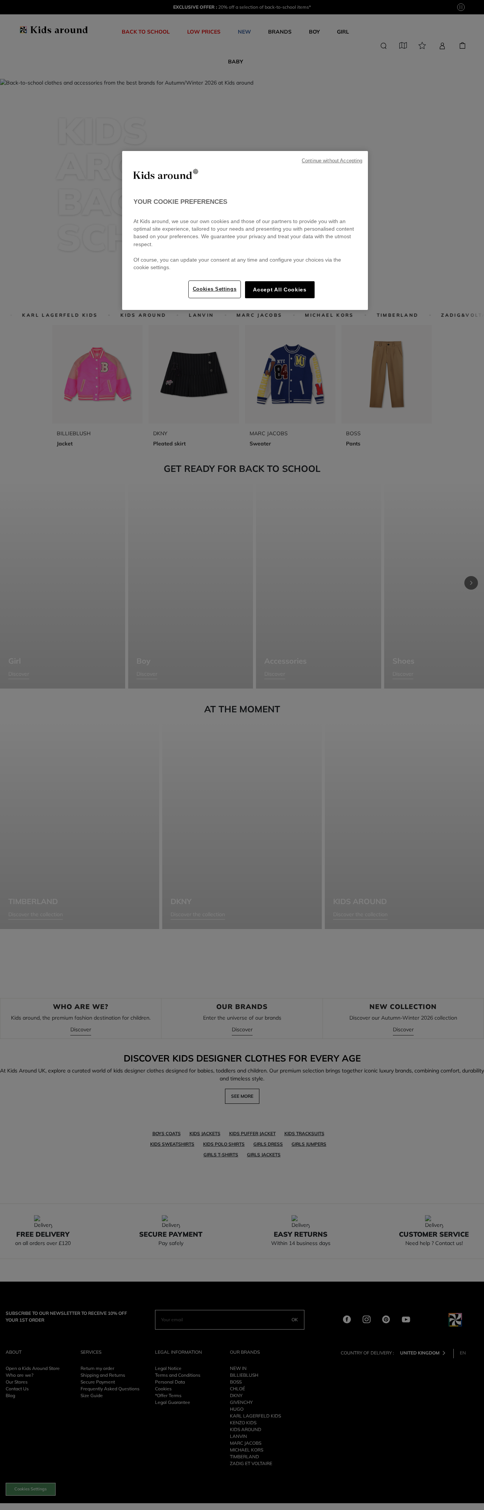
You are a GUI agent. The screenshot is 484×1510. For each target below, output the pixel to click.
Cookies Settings (215, 289)
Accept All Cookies (279, 290)
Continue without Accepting (332, 160)
